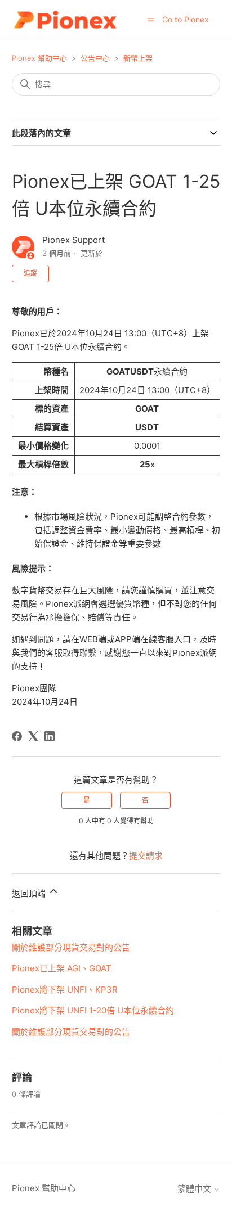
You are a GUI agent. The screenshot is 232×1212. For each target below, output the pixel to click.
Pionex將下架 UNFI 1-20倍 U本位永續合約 (93, 1010)
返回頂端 (30, 893)
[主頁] (65, 20)
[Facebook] (17, 736)
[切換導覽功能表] (150, 19)
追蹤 (30, 273)
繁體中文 (195, 1188)
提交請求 (146, 855)
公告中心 (95, 57)
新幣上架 (138, 57)
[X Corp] (33, 736)
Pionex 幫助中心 (39, 57)
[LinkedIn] (49, 736)
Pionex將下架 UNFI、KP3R (65, 989)
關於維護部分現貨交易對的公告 (71, 947)
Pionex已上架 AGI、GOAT (61, 968)
